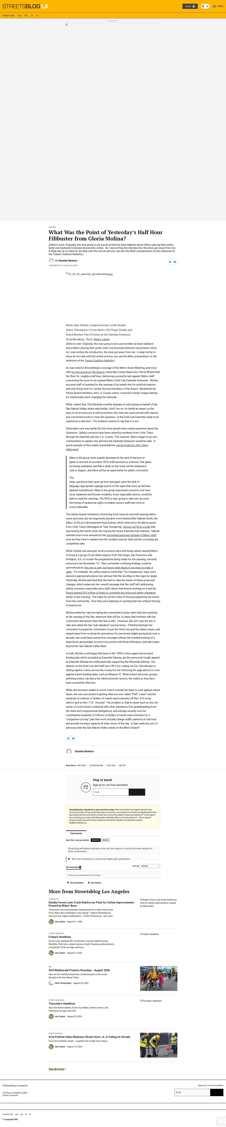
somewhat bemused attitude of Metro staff (131, 535)
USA (19, 16)
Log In (188, 6)
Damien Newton (68, 260)
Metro (122, 765)
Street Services (56, 1033)
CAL (26, 16)
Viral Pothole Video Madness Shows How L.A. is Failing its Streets (90, 1036)
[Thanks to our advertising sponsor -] (113, 121)
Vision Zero (54, 899)
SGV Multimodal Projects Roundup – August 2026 (79, 970)
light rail (111, 765)
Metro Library (102, 339)
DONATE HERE (9, 16)
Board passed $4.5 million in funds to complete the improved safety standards (111, 592)
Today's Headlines (56, 933)
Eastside (52, 227)
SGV (50, 967)
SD (37, 16)
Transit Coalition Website (99, 360)
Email (97, 792)
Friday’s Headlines (60, 936)
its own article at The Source (87, 372)
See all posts (56, 1069)
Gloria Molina (96, 765)
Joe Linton (60, 921)
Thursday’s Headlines (62, 1003)
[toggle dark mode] (205, 6)
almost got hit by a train (136, 526)
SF (32, 16)
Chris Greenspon (63, 983)
